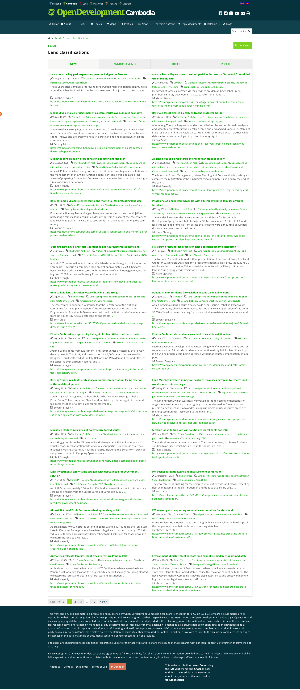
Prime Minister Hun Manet (182, 518)
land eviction (101, 209)
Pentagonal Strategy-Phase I (206, 564)
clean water (174, 438)
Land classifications (76, 38)
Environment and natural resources (217, 434)
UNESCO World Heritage (182, 396)
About (67, 24)
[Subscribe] (243, 13)
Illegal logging (212, 560)
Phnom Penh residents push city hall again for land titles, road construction (95, 334)
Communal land (92, 78)
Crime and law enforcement (99, 117)
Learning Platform (165, 24)
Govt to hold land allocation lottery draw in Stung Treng (84, 292)
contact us (214, 642)
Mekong (56, 3)
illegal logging (216, 121)
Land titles (202, 479)
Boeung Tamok (72, 209)
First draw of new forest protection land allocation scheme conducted (194, 246)
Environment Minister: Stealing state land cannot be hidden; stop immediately (199, 556)
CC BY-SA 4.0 (200, 613)
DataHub (212, 24)
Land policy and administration (121, 205)
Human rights (91, 205)
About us (55, 666)
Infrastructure (104, 388)
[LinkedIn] (231, 13)
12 (93, 601)
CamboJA (74, 78)
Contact (68, 666)
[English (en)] (242, 3)
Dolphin (112, 255)
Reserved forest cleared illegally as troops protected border (187, 113)
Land (58, 38)
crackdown (132, 121)
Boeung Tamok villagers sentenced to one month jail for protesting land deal (96, 201)
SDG (83, 24)
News (145, 24)
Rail (71, 342)
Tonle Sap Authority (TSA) (193, 438)
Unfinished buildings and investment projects (79, 125)
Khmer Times (77, 296)
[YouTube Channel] (237, 13)
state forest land (230, 564)
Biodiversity (110, 250)
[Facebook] (220, 13)
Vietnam (127, 3)
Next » (103, 601)
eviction (222, 300)
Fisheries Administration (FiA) (132, 255)
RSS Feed (244, 45)
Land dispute (216, 86)
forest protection (88, 300)
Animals (99, 250)
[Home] (49, 38)
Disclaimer (82, 666)
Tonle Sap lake (64, 522)
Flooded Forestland (115, 518)
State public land (174, 121)
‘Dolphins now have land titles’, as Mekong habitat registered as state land (95, 246)
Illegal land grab (160, 518)
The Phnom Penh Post (186, 117)
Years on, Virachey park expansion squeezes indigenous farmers (88, 74)
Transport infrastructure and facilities (93, 342)
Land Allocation (196, 255)
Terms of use (99, 666)
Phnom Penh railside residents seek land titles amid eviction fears (191, 334)
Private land (172, 86)
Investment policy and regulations (66, 121)
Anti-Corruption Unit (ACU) (92, 518)
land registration (206, 171)
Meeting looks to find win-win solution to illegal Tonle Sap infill (190, 430)
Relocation (167, 342)
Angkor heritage (229, 392)
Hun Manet (224, 213)
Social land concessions (183, 213)
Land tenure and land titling (77, 167)
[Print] (248, 13)
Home (55, 24)
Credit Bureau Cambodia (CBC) (88, 484)
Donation (119, 666)
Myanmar (98, 3)
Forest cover (198, 560)
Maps (113, 24)
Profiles (128, 24)
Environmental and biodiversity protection (218, 209)
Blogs (229, 24)
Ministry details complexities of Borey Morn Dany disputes (85, 430)
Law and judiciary (99, 121)
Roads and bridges (78, 392)
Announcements (125, 64)
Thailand (113, 3)
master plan (134, 167)
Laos (85, 3)
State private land (205, 213)
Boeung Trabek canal (191, 300)
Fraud (108, 484)
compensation (191, 86)
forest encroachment (197, 121)
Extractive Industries (197, 82)
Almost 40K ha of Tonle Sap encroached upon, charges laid (85, 510)
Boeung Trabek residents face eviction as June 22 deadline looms (191, 292)
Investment (138, 117)
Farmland (204, 86)
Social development (161, 479)
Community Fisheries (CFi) (94, 255)
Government (107, 78)
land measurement (186, 479)
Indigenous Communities (62, 82)
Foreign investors (123, 117)
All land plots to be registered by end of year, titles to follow (188, 158)
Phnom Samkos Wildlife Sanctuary (86, 564)
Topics (98, 24)
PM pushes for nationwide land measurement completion (187, 471)
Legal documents (191, 24)
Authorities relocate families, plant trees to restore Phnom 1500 (88, 556)
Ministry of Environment (232, 560)
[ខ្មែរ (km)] (247, 3)
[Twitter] (226, 13)
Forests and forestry (212, 117)
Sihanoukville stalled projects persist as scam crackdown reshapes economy (96, 113)
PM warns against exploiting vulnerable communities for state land (192, 510)
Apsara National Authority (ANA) (111, 167)
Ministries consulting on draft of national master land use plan (87, 158)
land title (219, 171)
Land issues (81, 82)
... (51, 94)
